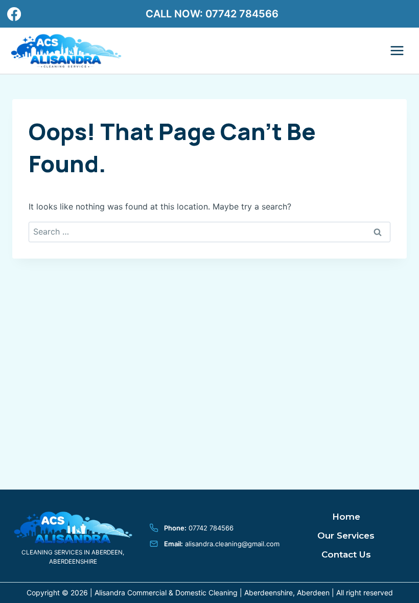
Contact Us (346, 554)
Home (346, 517)
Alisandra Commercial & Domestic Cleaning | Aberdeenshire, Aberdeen (212, 592)
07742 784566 (241, 14)
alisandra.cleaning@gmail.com (232, 544)
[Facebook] (14, 14)
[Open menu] (397, 50)
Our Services (346, 535)
